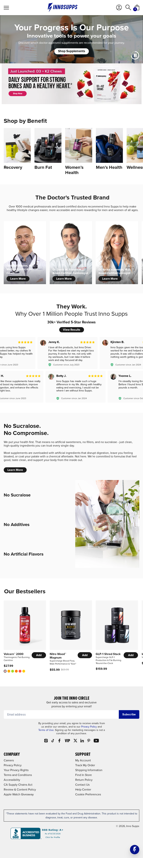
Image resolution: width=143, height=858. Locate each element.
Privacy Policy (89, 726)
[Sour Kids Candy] (20, 671)
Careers (9, 760)
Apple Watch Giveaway (19, 794)
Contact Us (82, 784)
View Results (71, 329)
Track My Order (85, 765)
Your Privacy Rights (16, 770)
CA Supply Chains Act (18, 784)
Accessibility (12, 780)
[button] (134, 849)
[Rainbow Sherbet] (8, 671)
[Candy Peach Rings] (16, 671)
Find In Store (83, 775)
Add (39, 655)
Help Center (83, 789)
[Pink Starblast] (5, 671)
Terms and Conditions (18, 775)
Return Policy (84, 780)
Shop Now (17, 93)
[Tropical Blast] (23, 671)
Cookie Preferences (88, 794)
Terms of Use (46, 730)
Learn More (18, 278)
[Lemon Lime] (12, 671)
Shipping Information (88, 770)
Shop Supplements (71, 51)
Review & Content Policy (20, 789)
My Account (83, 760)
